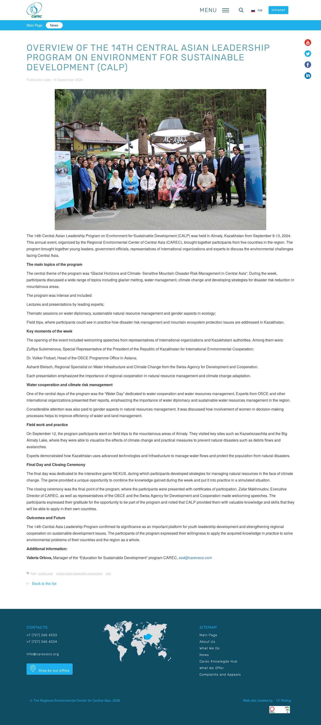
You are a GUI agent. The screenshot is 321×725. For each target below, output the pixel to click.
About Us (207, 642)
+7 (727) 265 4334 (42, 642)
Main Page (35, 25)
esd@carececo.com (195, 557)
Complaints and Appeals (220, 675)
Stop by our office (54, 671)
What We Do (210, 648)
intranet (278, 10)
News (54, 25)
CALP (108, 573)
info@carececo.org (43, 654)
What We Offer (212, 668)
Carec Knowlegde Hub (218, 661)
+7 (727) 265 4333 (42, 635)
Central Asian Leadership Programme (79, 573)
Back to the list (43, 583)
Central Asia (45, 573)
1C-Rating (283, 700)
